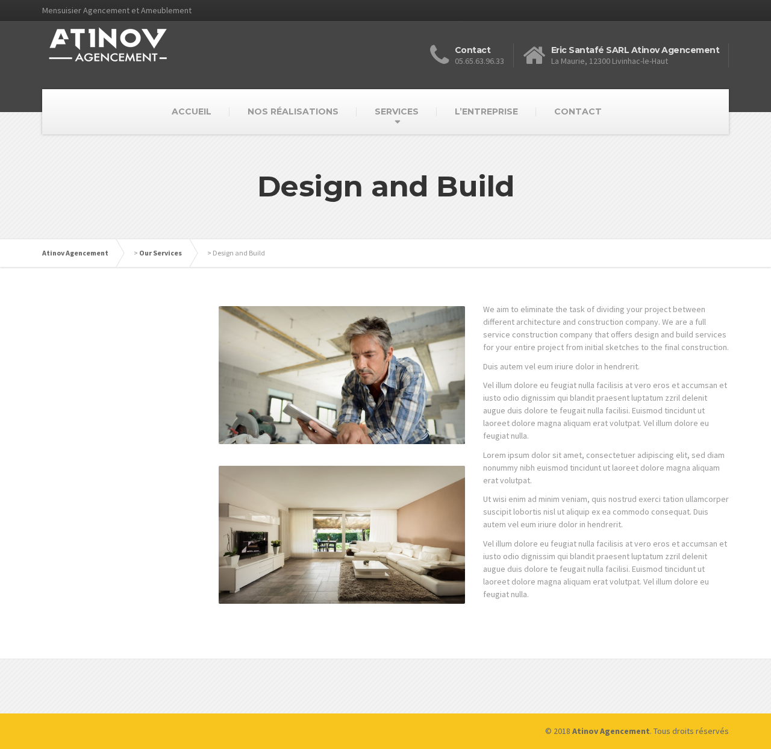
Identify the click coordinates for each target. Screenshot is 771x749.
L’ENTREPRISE (486, 111)
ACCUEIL (191, 111)
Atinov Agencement (75, 252)
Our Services (160, 252)
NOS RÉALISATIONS (293, 111)
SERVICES (397, 111)
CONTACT (578, 111)
